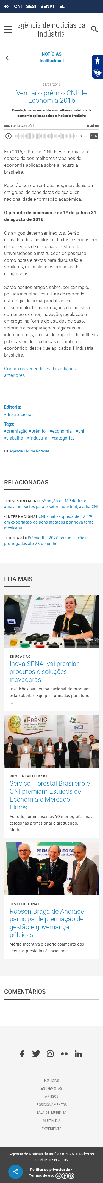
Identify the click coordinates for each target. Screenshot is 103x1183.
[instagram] (50, 1054)
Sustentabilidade (29, 776)
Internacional (22, 516)
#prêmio (37, 431)
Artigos (51, 1096)
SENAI (47, 6)
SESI (31, 6)
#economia (61, 431)
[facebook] (21, 1054)
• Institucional (18, 414)
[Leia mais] (51, 621)
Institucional (25, 904)
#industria (37, 438)
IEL (61, 6)
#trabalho (13, 438)
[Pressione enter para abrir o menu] (8, 29)
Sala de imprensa (51, 1112)
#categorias (62, 438)
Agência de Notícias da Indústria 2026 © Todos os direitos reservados (51, 1156)
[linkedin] (78, 1054)
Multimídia (51, 1120)
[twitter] (36, 1054)
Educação (16, 538)
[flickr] (64, 1054)
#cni (80, 431)
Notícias (51, 1080)
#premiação (15, 431)
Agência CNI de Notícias (29, 451)
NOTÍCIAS (52, 54)
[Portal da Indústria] (6, 6)
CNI (18, 6)
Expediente (51, 1128)
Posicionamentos (25, 501)
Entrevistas (51, 1088)
